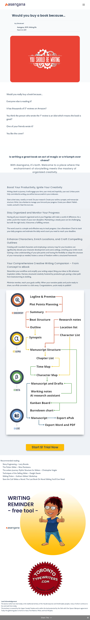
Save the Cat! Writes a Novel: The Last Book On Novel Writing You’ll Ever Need (34, 479)
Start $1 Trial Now (45, 447)
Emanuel (20, 23)
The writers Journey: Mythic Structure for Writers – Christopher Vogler (30, 470)
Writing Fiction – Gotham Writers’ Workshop (20, 476)
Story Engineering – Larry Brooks (16, 464)
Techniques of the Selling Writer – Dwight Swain (22, 473)
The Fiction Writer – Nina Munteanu (17, 467)
